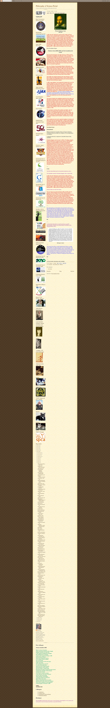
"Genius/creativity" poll (41, 474)
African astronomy (40, 547)
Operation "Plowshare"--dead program (41, 555)
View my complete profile (40, 640)
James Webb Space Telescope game (40, 473)
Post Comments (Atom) (55, 273)
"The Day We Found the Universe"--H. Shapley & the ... (41, 481)
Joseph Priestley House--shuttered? (41, 597)
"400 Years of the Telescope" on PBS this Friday (41, 592)
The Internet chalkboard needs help (41, 538)
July (38, 458)
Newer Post (49, 271)
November (39, 453)
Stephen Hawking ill (41, 518)
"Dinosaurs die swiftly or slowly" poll (41, 464)
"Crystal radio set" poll (41, 548)
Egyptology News (41, 693)
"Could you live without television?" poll (41, 546)
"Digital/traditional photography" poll (41, 536)
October (39, 455)
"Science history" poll (41, 483)
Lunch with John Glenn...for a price (41, 558)
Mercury (39, 630)
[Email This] (59, 263)
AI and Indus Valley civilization (41, 487)
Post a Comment (50, 268)
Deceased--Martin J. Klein (41, 608)
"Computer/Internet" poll (41, 539)
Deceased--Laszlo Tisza (41, 509)
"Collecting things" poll (41, 559)
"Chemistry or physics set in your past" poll (41, 583)
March (39, 617)
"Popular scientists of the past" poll (41, 595)
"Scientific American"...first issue (41, 476)
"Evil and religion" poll (41, 614)
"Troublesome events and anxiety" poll (41, 489)
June (38, 460)
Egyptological (40, 692)
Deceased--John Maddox (41, 532)
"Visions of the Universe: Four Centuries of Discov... (41, 567)
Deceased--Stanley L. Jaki (41, 571)
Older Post (72, 271)
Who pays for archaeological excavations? (40, 564)
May (38, 461)
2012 (38, 447)
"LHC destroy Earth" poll (41, 556)
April (39, 462)
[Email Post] (57, 263)
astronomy (50, 264)
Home (61, 271)
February (39, 618)
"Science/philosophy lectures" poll (41, 520)
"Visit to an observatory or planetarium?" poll (41, 570)
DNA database (40, 527)
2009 (38, 451)
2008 (38, 621)
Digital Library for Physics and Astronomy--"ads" (41, 577)
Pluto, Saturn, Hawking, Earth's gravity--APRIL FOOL (41, 612)
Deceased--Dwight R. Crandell (41, 512)
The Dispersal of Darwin (42, 695)
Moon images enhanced (41, 605)
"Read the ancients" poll (41, 497)
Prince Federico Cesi (56, 264)
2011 (38, 448)
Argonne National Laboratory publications (40, 470)
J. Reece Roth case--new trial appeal (41, 507)
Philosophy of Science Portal (46, 6)
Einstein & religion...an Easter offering (41, 550)
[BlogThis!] (60, 263)
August (39, 457)
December (39, 452)
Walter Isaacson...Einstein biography (41, 485)
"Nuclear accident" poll (41, 609)
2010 (38, 450)
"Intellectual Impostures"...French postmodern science (41, 525)
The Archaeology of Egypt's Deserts (44, 694)
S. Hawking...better (40, 515)
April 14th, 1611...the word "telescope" (41, 544)
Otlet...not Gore (40, 528)
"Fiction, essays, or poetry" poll (40, 514)
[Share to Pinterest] (65, 263)
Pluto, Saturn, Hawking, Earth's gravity (41, 616)
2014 (38, 445)
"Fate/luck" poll (40, 503)
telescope (61, 264)
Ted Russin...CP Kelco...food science (41, 466)
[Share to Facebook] (64, 263)
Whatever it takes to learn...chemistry (41, 517)
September (39, 456)
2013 (38, 446)
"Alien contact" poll (41, 468)
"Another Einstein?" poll (41, 574)
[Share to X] (62, 263)
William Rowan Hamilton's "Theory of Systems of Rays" (41, 499)
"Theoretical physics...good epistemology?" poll (41, 580)
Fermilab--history (40, 508)
